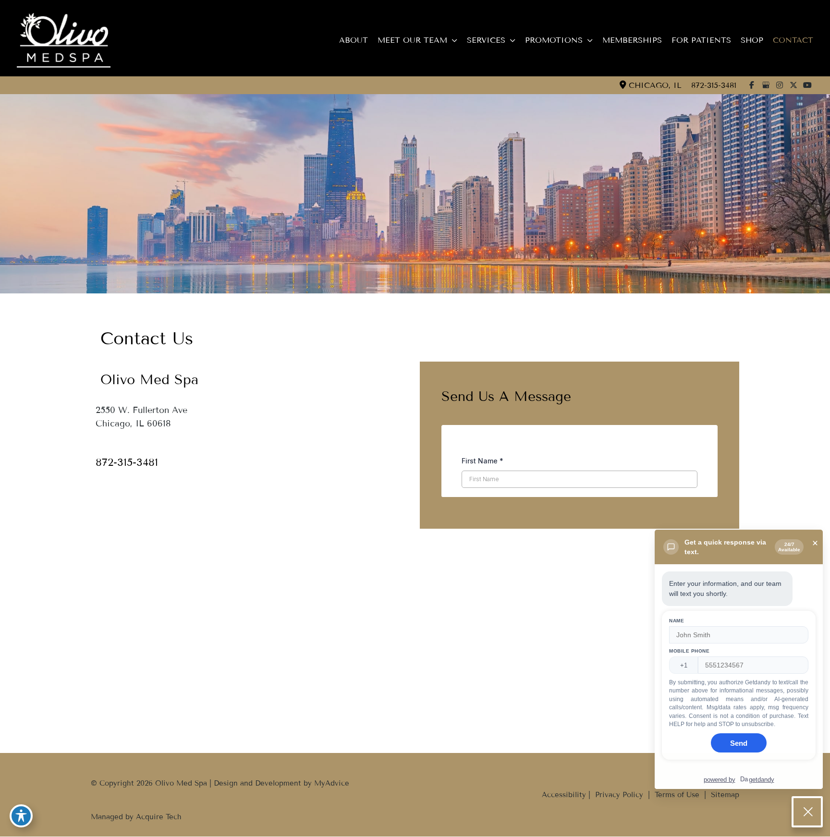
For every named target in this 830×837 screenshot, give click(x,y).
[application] (452, 40)
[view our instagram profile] (779, 85)
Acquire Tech (159, 817)
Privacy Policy (619, 794)
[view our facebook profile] (751, 85)
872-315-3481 (713, 85)
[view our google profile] (765, 85)
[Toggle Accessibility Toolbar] (21, 815)
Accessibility (564, 794)
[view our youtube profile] (807, 85)
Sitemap (723, 794)
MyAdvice (331, 783)
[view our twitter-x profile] (793, 85)
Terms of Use (677, 794)
